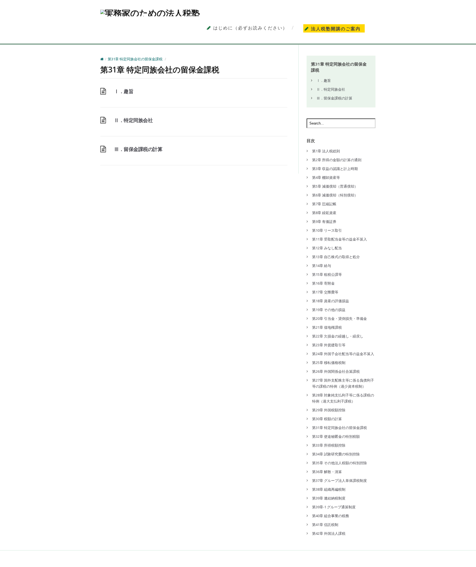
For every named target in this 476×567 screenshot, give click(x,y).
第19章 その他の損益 (328, 309)
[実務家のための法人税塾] (150, 13)
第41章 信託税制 (325, 524)
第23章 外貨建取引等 (328, 344)
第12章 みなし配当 (327, 247)
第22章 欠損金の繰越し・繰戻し (337, 336)
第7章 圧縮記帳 (324, 203)
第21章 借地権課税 (327, 327)
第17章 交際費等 (325, 292)
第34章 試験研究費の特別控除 (336, 454)
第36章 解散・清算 (327, 471)
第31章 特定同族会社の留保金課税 (135, 58)
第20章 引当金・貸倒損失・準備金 (339, 318)
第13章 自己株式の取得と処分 (336, 256)
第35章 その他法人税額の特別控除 (339, 462)
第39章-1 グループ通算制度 (334, 506)
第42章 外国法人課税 (328, 533)
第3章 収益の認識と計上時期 (335, 168)
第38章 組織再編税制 (328, 489)
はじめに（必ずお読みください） (250, 28)
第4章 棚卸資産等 (326, 177)
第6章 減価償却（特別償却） (335, 195)
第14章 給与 (321, 265)
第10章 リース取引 (327, 230)
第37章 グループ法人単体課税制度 (339, 480)
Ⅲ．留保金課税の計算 (138, 149)
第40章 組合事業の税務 (330, 515)
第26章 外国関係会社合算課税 (336, 371)
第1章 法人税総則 (326, 150)
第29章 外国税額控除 (328, 409)
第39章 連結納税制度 (328, 498)
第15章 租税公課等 (327, 274)
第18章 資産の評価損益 (330, 300)
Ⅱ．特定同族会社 (133, 120)
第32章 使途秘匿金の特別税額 (336, 436)
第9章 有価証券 (324, 221)
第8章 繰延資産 (324, 212)
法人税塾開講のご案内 (336, 28)
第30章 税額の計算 (327, 418)
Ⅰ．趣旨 (123, 91)
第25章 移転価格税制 (328, 362)
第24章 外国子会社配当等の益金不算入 (343, 353)
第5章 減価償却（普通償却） (335, 186)
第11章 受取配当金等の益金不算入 (339, 239)
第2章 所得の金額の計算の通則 (336, 159)
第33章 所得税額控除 (328, 445)
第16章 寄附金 (323, 283)
